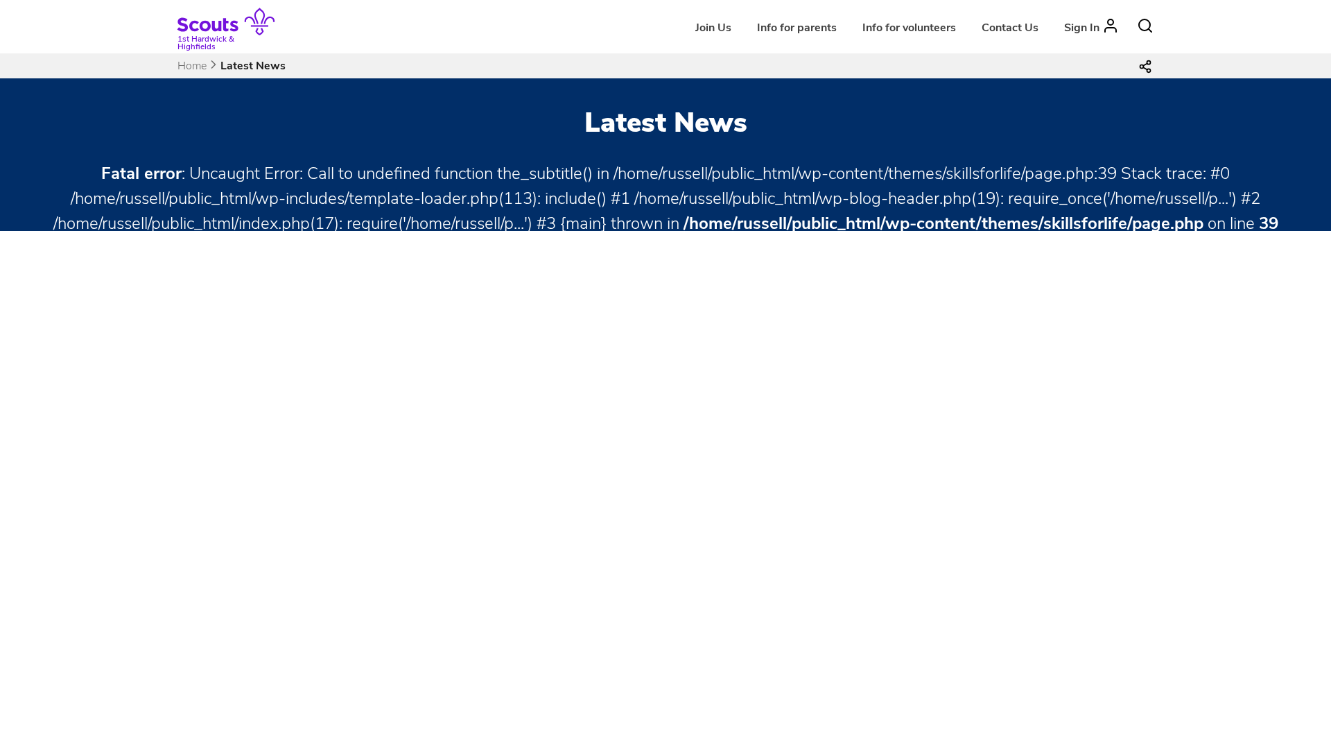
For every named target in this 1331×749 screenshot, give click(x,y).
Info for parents (797, 27)
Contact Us (1010, 27)
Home (192, 66)
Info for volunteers (909, 27)
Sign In (1081, 27)
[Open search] (1145, 25)
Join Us (713, 27)
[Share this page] (1145, 66)
